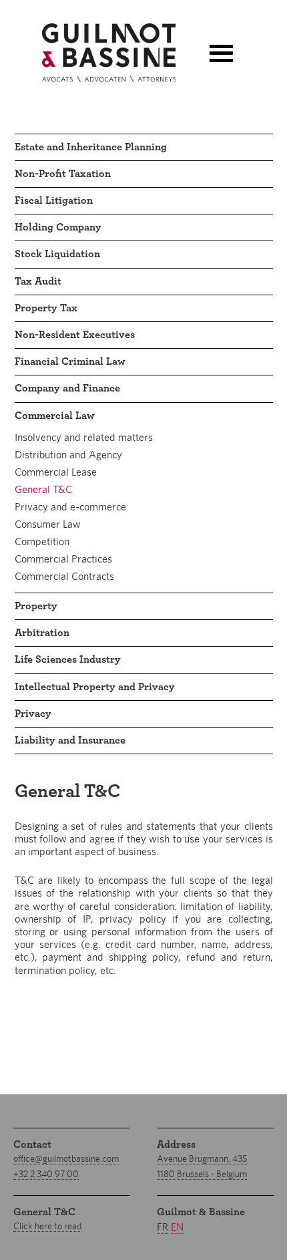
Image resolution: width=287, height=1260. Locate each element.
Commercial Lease (56, 472)
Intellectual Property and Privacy (95, 686)
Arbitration (42, 632)
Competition (42, 541)
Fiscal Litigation (54, 200)
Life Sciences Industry (68, 659)
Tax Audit (38, 281)
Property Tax (46, 308)
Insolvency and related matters (84, 437)
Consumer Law (48, 524)
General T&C (43, 489)
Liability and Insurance (70, 740)
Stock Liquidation (57, 254)
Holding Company (58, 227)
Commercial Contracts (64, 576)
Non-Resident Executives (75, 334)
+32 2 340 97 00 (46, 1173)
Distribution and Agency (68, 454)
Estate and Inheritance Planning (91, 147)
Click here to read (47, 1226)
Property (36, 606)
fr (162, 1227)
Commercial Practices (63, 559)
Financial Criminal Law (70, 361)
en (177, 1227)
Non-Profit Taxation (63, 173)
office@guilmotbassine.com (66, 1158)
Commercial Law (55, 415)
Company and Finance (67, 388)
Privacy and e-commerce (70, 506)
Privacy (33, 713)
